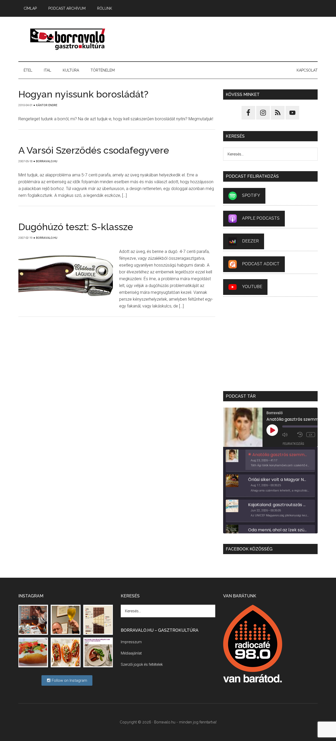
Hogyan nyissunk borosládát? (83, 94)
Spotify (251, 195)
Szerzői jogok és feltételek (142, 664)
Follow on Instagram (69, 680)
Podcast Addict (261, 263)
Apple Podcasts (261, 218)
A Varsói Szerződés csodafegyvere (93, 150)
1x (310, 434)
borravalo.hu (68, 39)
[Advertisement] (222, 39)
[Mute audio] (288, 434)
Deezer (250, 241)
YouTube (252, 286)
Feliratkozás (293, 443)
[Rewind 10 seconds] (300, 434)
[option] (270, 461)
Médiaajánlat (131, 653)
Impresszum (131, 642)
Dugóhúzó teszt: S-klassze (75, 226)
